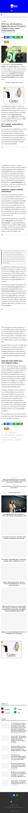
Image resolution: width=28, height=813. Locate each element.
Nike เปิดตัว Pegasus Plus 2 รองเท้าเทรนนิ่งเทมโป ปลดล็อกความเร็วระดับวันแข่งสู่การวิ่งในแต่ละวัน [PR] (18, 766)
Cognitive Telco (12, 433)
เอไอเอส (3, 442)
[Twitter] (11, 37)
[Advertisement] (14, 460)
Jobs (17, 805)
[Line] (15, 37)
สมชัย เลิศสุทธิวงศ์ (18, 439)
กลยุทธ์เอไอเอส (4, 437)
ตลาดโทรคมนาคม (13, 437)
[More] (7, 40)
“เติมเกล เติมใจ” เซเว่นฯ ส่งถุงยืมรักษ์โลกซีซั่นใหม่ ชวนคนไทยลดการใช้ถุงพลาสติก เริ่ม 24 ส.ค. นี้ (18, 782)
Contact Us (12, 805)
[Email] (20, 37)
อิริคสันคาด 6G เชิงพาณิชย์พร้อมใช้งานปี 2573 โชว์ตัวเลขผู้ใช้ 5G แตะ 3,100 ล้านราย (14, 632)
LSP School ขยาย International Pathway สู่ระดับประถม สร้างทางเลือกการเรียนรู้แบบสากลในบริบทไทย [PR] (18, 757)
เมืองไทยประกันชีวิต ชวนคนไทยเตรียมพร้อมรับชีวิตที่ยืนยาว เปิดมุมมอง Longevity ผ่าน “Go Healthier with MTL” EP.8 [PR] (19, 748)
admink (4, 32)
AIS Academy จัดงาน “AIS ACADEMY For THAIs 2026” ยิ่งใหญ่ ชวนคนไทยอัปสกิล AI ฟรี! (14, 515)
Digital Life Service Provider (8, 435)
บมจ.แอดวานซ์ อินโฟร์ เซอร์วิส (7, 439)
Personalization (20, 435)
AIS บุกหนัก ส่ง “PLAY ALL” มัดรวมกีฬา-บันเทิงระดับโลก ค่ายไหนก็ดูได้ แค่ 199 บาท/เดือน (14, 537)
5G (2, 433)
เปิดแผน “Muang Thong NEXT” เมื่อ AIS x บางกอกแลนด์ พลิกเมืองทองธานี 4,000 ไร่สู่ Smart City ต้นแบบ (14, 583)
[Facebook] (6, 37)
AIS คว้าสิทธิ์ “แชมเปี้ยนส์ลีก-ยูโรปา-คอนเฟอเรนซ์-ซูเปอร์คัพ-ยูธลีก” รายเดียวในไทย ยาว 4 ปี (14, 560)
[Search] (26, 15)
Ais (6, 433)
